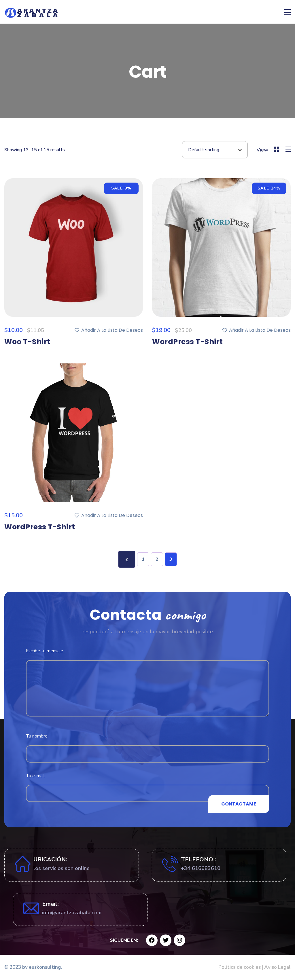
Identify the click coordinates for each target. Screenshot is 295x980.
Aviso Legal (277, 967)
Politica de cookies (239, 967)
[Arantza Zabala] (32, 12)
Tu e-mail (35, 776)
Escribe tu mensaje (44, 651)
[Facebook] (152, 940)
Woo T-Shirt (27, 342)
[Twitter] (165, 940)
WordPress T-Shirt (187, 342)
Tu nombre (37, 736)
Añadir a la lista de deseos (112, 330)
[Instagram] (179, 940)
